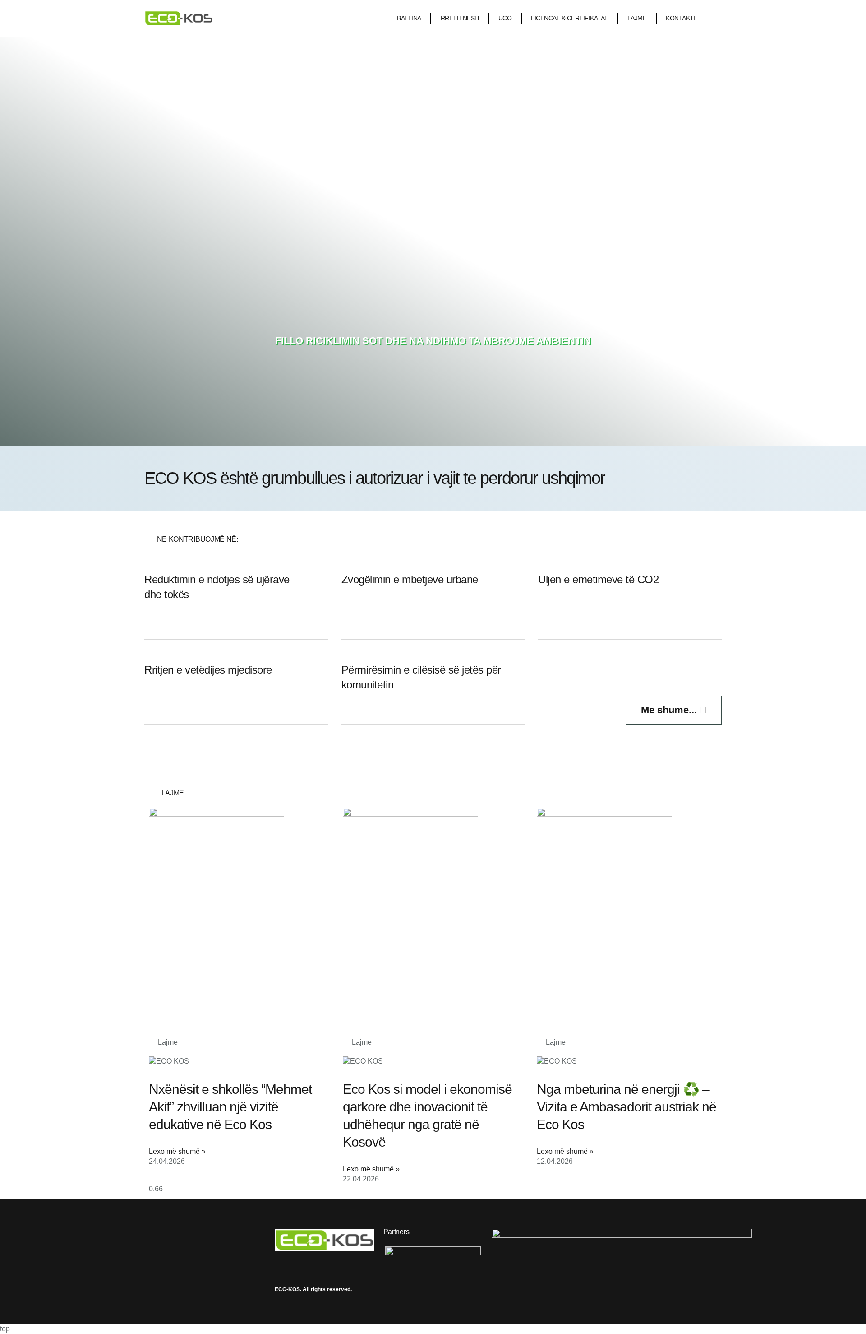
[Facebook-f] (278, 1264)
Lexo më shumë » (177, 1151)
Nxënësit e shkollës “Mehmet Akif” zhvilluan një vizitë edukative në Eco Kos (230, 1107)
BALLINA (409, 18)
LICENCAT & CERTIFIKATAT (569, 18)
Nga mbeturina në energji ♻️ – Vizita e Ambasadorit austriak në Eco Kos (626, 1107)
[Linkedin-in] (321, 1264)
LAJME (637, 18)
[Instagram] (299, 1264)
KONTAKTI (680, 18)
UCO (505, 18)
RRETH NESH (460, 18)
